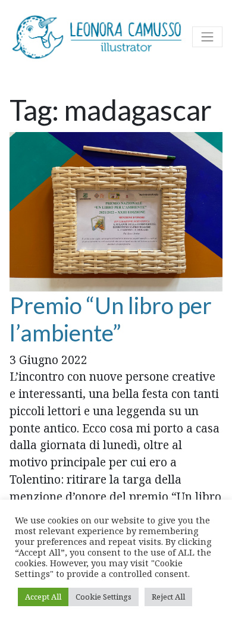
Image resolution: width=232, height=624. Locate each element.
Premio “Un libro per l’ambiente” (111, 318)
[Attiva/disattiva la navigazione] (207, 37)
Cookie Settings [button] (103, 596)
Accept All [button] (43, 596)
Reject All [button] (168, 596)
